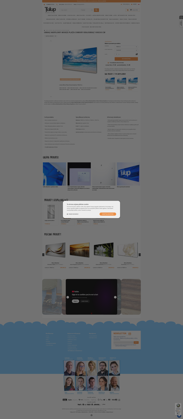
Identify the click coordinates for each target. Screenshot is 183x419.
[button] (72, 214)
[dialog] (91, 209)
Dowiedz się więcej (86, 210)
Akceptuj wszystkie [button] (107, 214)
